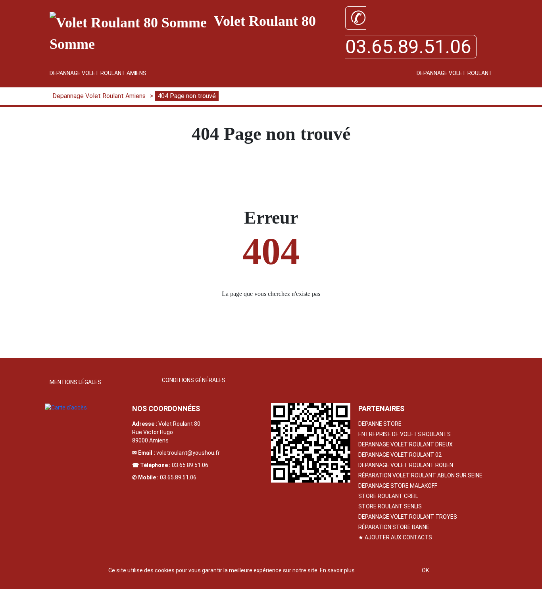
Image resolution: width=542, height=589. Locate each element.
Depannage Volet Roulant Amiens (98, 73)
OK (425, 570)
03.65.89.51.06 (190, 465)
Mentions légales (75, 382)
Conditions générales (193, 380)
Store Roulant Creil (388, 496)
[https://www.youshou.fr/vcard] (310, 443)
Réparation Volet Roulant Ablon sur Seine (420, 475)
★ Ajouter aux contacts (395, 537)
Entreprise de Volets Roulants (404, 434)
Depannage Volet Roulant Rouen (405, 465)
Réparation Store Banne (393, 527)
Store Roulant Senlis (390, 506)
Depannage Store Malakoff (397, 486)
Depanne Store (380, 424)
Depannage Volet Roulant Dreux (405, 444)
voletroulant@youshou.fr (188, 453)
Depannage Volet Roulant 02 (400, 455)
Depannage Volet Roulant (454, 73)
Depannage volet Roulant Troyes (407, 517)
